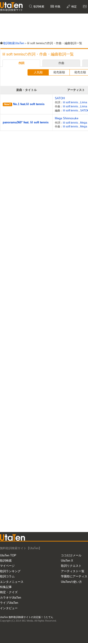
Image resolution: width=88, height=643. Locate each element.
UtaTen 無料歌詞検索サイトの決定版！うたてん (26, 617)
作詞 (21, 63)
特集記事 (6, 587)
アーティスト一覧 (72, 571)
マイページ (7, 565)
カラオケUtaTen (10, 597)
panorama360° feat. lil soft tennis (26, 122)
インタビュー (9, 608)
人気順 (38, 72)
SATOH (60, 98)
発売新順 (59, 72)
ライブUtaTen (9, 602)
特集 (57, 6)
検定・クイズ (9, 592)
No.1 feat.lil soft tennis (28, 104)
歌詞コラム (7, 576)
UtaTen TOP (8, 555)
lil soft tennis (71, 102)
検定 (74, 6)
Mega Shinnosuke (66, 118)
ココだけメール (71, 555)
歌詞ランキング (10, 571)
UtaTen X (67, 560)
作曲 (61, 63)
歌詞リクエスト (71, 565)
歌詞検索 (38, 6)
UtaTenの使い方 (71, 581)
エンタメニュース (11, 581)
